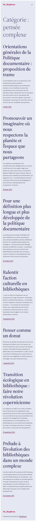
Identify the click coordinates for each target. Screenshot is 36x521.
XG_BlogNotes (9, 4)
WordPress (23, 516)
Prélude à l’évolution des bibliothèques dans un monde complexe (17, 455)
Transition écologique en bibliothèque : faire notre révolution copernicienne (16, 388)
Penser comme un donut (17, 333)
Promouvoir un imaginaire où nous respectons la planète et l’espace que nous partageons (17, 137)
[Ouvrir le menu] (32, 5)
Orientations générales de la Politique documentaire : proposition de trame (17, 60)
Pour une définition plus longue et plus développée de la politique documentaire (17, 215)
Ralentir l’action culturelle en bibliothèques (16, 280)
